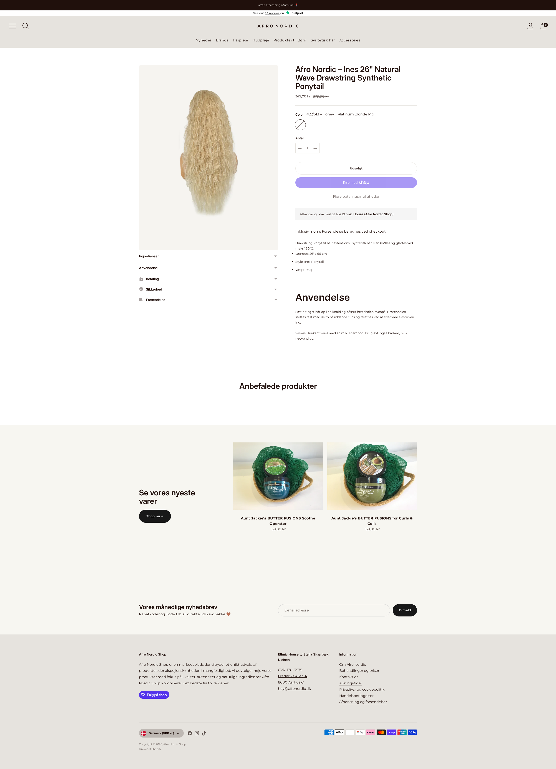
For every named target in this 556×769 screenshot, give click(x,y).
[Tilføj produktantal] (300, 148)
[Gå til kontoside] (530, 26)
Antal (299, 138)
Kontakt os (348, 677)
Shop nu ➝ (155, 516)
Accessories (349, 40)
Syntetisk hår (323, 40)
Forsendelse (332, 231)
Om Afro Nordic (352, 664)
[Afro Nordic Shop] (278, 26)
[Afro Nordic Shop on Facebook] (189, 734)
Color (299, 114)
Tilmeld (405, 610)
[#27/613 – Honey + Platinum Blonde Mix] (300, 125)
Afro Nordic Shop (174, 744)
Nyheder (204, 40)
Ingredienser (149, 256)
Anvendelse (148, 268)
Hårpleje (240, 40)
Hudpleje (260, 40)
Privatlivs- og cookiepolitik (362, 689)
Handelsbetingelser (356, 696)
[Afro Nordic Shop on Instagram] (196, 734)
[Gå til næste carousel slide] (421, 476)
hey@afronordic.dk (294, 689)
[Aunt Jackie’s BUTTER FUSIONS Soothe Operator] (278, 476)
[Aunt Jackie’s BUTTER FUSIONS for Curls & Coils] (372, 476)
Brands (222, 40)
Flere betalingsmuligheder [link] (356, 196)
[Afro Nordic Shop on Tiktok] (203, 734)
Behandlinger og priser (359, 671)
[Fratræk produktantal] (315, 148)
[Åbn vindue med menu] (13, 26)
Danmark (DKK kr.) (161, 733)
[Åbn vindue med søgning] (26, 26)
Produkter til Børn (289, 40)
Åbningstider (350, 683)
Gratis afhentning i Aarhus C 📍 (278, 5)
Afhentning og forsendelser (363, 702)
